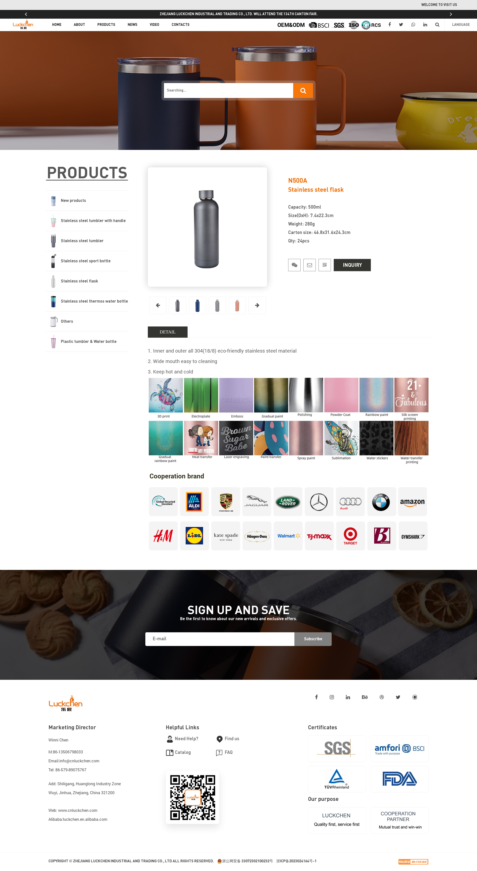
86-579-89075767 (70, 769)
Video (154, 25)
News (132, 25)
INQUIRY (352, 265)
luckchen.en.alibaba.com (85, 819)
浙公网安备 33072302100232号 (247, 861)
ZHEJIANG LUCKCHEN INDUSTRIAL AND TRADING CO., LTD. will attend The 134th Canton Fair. (239, 14)
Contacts (181, 25)
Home (56, 25)
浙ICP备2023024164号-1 (296, 861)
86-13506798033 (68, 751)
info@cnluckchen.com (79, 760)
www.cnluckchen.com (77, 810)
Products (106, 25)
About (79, 25)
